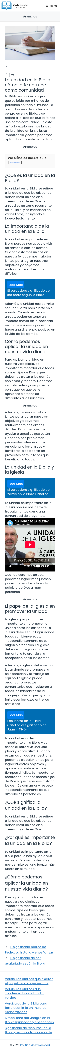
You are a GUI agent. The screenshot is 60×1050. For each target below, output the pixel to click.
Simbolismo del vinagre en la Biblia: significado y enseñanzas (29, 1020)
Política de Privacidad (35, 1045)
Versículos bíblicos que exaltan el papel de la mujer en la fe (29, 981)
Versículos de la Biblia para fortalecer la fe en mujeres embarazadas (26, 1007)
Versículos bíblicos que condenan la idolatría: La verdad (24, 993)
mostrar (15, 162)
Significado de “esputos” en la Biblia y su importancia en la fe (28, 1030)
